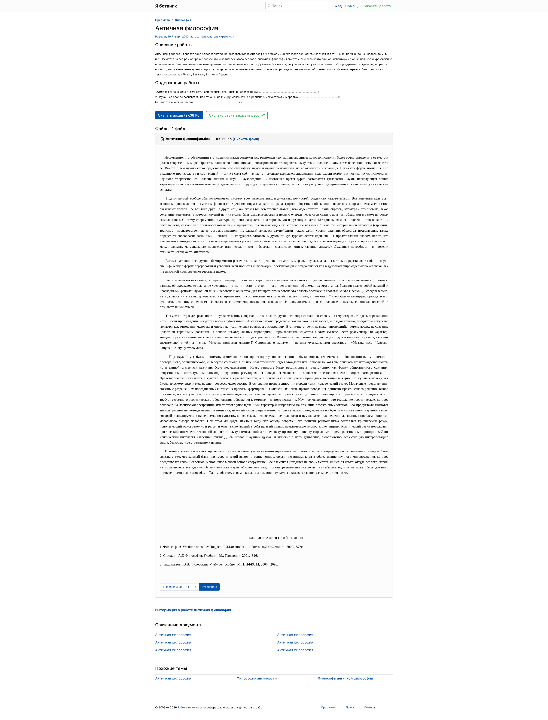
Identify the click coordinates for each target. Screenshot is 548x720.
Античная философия (173, 635)
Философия (183, 20)
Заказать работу (377, 6)
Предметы (162, 20)
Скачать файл (246, 139)
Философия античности (257, 678)
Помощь (352, 6)
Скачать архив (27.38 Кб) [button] (179, 115)
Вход (338, 6)
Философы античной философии (345, 678)
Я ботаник (184, 707)
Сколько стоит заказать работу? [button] (237, 115)
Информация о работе (193, 610)
